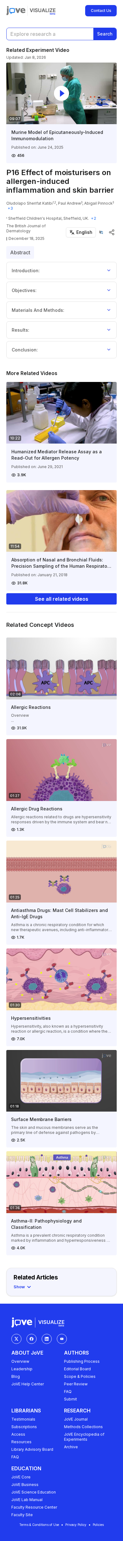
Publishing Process (82, 1361)
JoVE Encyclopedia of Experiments (84, 1437)
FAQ (68, 1391)
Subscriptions (24, 1426)
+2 (93, 218)
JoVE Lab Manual (27, 1499)
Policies (98, 1525)
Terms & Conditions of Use (39, 1525)
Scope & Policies (80, 1376)
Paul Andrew (69, 203)
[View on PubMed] (101, 232)
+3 (10, 208)
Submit (70, 1399)
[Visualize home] (43, 11)
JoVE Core (21, 1477)
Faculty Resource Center (34, 1507)
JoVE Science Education (33, 1492)
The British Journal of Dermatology (26, 228)
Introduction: (26, 270)
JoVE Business (24, 1484)
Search (105, 33)
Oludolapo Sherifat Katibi (29, 203)
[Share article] (112, 232)
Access (18, 1434)
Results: (20, 330)
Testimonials (23, 1419)
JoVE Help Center (27, 1384)
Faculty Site (22, 1514)
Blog (15, 1376)
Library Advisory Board (32, 1449)
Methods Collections (83, 1426)
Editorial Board (77, 1369)
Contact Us (101, 10)
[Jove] (16, 11)
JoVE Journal (76, 1419)
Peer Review (76, 1384)
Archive (71, 1446)
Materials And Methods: (38, 310)
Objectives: (24, 290)
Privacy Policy (75, 1525)
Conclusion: (25, 349)
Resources (21, 1441)
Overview (20, 1361)
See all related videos (61, 599)
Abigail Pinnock (98, 203)
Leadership (21, 1369)
